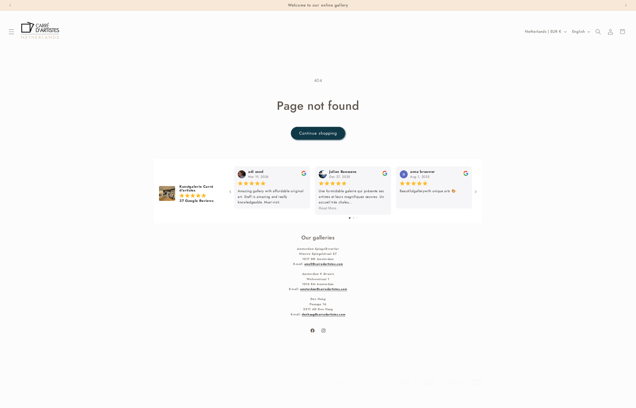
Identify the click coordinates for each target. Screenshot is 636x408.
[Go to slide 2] (353, 217)
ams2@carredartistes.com (323, 264)
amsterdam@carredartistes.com (323, 289)
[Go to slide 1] (350, 218)
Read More (327, 208)
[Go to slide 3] (357, 217)
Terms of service (296, 402)
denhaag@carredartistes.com (323, 314)
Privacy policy (235, 402)
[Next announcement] (625, 5)
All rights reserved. (205, 403)
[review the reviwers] (303, 174)
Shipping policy (325, 402)
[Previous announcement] (10, 5)
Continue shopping (318, 133)
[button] (11, 31)
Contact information (264, 402)
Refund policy (352, 402)
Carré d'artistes (179, 403)
